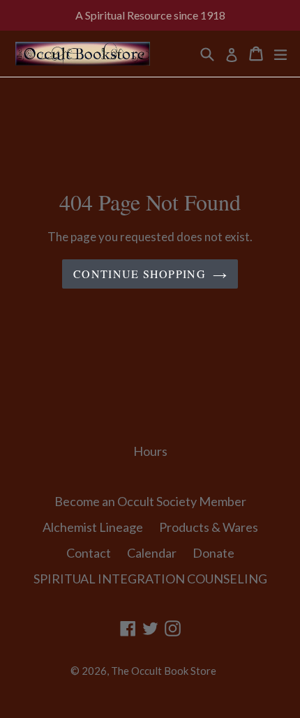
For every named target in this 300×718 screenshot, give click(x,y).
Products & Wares (208, 527)
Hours (150, 451)
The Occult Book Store (163, 670)
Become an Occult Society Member (150, 501)
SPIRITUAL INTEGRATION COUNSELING (150, 578)
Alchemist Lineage (93, 527)
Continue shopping (139, 273)
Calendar (152, 552)
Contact (88, 552)
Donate (213, 552)
